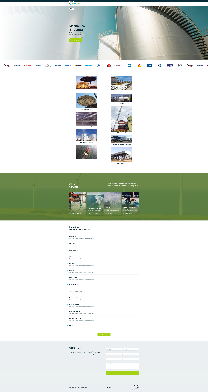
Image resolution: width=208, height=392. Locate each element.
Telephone (107, 351)
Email (123, 351)
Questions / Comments (110, 361)
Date (123, 356)
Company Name (108, 356)
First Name (108, 347)
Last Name (124, 347)
